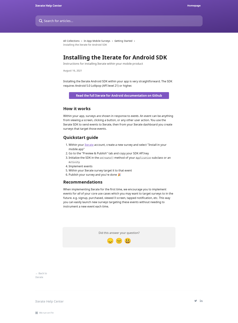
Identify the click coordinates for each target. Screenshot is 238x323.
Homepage (194, 5)
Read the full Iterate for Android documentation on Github (119, 96)
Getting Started (123, 40)
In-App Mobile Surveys (97, 40)
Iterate (89, 145)
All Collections (71, 40)
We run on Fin (46, 312)
